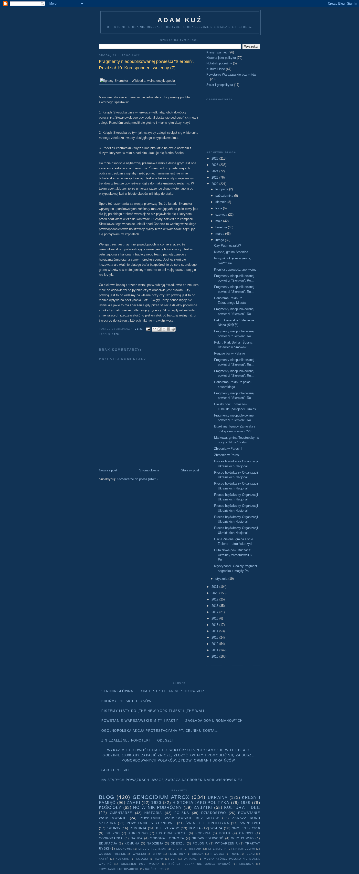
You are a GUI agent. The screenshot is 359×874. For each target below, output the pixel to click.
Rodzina (203, 833)
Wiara (217, 828)
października (224, 195)
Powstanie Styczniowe (151, 823)
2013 (215, 637)
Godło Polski (115, 770)
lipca (219, 208)
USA (174, 858)
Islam (250, 854)
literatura (217, 848)
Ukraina (218, 797)
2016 (215, 618)
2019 (215, 599)
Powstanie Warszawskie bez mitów (231, 74)
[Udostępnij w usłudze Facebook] (168, 329)
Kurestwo (138, 833)
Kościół (122, 858)
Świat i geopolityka (219, 85)
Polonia (200, 843)
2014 (215, 631)
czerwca (221, 214)
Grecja (198, 854)
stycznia (221, 578)
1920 (115, 334)
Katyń (104, 858)
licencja (246, 864)
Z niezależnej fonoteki (125, 740)
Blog (106, 797)
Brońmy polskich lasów (126, 701)
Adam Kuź (180, 20)
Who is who (242, 838)
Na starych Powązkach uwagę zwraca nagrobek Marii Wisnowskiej (171, 780)
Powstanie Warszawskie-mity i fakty (139, 720)
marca (220, 233)
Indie (235, 854)
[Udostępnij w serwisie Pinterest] (173, 329)
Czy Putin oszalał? (227, 245)
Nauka (137, 838)
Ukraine (190, 858)
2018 (215, 606)
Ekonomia (124, 848)
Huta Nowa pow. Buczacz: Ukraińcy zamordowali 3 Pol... (233, 554)
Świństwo (250, 823)
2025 (215, 165)
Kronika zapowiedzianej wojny (235, 269)
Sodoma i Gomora (167, 838)
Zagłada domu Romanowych (214, 720)
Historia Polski (171, 833)
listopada (222, 189)
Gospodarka (111, 838)
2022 (215, 184)
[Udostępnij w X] (163, 329)
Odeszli (165, 740)
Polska (181, 813)
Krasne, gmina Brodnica (231, 252)
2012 (215, 644)
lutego (220, 240)
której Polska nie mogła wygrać (199, 864)
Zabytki (203, 807)
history (195, 848)
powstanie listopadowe (119, 869)
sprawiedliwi (244, 848)
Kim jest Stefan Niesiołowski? (172, 691)
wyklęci (139, 854)
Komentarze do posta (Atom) (137, 479)
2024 (215, 171)
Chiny (157, 854)
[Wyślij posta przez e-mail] (148, 328)
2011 (215, 650)
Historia (153, 813)
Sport (178, 848)
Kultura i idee (215, 69)
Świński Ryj (154, 869)
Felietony (177, 854)
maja (219, 221)
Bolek (225, 833)
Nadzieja (155, 843)
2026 (215, 158)
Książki (142, 858)
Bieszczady (168, 828)
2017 (215, 612)
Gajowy (246, 833)
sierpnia (221, 202)
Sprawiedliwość (207, 838)
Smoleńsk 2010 (246, 828)
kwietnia (221, 227)
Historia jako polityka (221, 58)
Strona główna (149, 470)
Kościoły (110, 807)
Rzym (159, 858)
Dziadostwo (213, 813)
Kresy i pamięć (217, 52)
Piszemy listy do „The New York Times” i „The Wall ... (156, 711)
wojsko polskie (112, 854)
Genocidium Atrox (161, 797)
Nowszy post (108, 470)
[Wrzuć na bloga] (159, 329)
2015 (215, 625)
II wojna (217, 854)
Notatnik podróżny (219, 63)
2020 (215, 593)
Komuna (132, 843)
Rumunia (138, 828)
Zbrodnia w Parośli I (228, 448)
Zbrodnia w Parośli (227, 455)
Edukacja (108, 843)
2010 (215, 656)
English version (152, 848)
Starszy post (190, 470)
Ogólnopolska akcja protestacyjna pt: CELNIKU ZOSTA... (160, 730)
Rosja (195, 828)
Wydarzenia (226, 843)
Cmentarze (121, 813)
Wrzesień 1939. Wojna (140, 864)
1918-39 (113, 828)
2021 (215, 587)
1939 (246, 803)
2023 (215, 177)
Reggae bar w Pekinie (229, 353)
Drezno (113, 833)
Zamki (133, 803)
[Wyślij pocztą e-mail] (154, 329)
